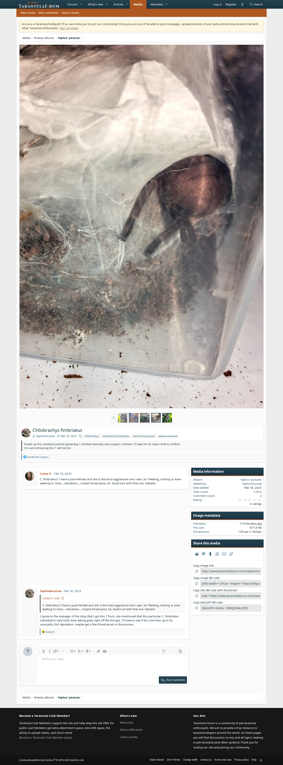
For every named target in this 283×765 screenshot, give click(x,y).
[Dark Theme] (242, 4)
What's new (95, 4)
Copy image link (203, 565)
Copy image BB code (206, 578)
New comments (48, 12)
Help (253, 759)
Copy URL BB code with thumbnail (215, 590)
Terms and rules (223, 759)
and (38, 457)
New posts (126, 722)
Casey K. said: (51, 598)
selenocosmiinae (167, 436)
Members (156, 4)
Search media (70, 12)
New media (28, 12)
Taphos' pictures (251, 479)
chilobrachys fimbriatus (115, 436)
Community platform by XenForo (51, 760)
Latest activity (128, 737)
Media (138, 4)
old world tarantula (144, 436)
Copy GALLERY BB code (208, 602)
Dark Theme (173, 759)
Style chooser (157, 759)
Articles (118, 4)
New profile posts (131, 729)
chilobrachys (92, 436)
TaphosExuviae (45, 436)
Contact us (206, 759)
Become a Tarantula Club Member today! (45, 737)
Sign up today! (68, 28)
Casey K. (46, 473)
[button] (81, 4)
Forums (72, 4)
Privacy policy (241, 759)
